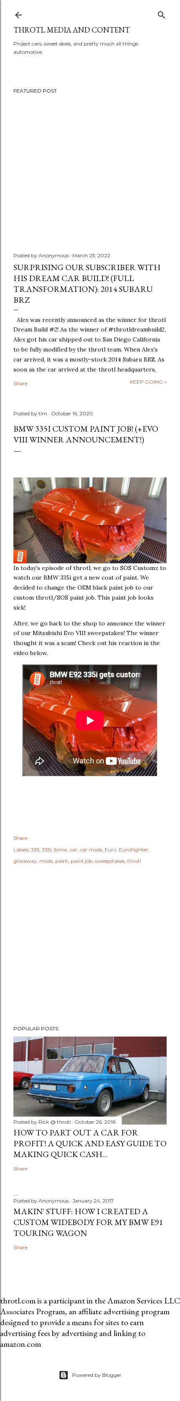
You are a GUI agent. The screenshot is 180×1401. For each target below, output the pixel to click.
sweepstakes (110, 861)
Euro (110, 849)
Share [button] (20, 383)
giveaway (25, 861)
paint (61, 861)
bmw (60, 849)
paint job (82, 861)
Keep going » (148, 382)
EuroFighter (133, 849)
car (73, 849)
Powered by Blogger (96, 1375)
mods (46, 861)
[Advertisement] (90, 946)
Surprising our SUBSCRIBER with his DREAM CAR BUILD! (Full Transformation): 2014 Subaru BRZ (87, 283)
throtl (134, 861)
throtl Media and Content (71, 30)
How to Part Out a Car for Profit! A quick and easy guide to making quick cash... (90, 1143)
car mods (91, 849)
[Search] (162, 13)
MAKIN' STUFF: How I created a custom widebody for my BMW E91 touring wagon (88, 1222)
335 (35, 849)
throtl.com (18, 1300)
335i (46, 849)
